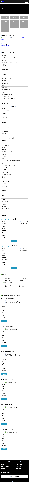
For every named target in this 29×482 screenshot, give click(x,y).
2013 (23, 26)
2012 (5, 30)
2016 (23, 22)
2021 (5, 17)
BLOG (14, 241)
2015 (5, 26)
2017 (14, 22)
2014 (14, 26)
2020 (14, 17)
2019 (23, 17)
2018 (5, 22)
